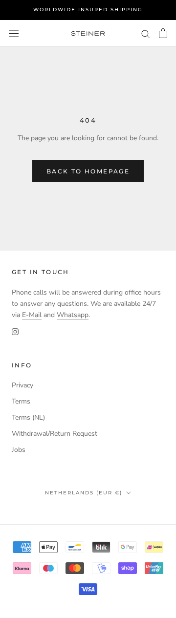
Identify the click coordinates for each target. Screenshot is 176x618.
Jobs (18, 449)
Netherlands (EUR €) (83, 493)
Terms (21, 401)
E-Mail (32, 315)
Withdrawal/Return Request (54, 433)
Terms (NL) (28, 417)
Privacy (22, 385)
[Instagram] (15, 331)
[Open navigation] (14, 33)
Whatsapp (72, 315)
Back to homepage (88, 171)
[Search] (145, 33)
